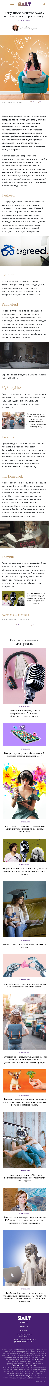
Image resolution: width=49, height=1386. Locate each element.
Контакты (24, 1330)
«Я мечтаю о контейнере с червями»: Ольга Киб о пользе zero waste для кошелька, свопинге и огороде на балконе (24, 1220)
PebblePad (10, 304)
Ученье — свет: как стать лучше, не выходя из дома (24, 945)
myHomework (12, 476)
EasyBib (8, 557)
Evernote (8, 437)
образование (9, 615)
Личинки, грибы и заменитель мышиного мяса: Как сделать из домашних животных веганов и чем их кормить (24, 1102)
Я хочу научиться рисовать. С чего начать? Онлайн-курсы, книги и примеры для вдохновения (24, 829)
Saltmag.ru (19, 1350)
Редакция (24, 1326)
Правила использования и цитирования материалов (25, 1341)
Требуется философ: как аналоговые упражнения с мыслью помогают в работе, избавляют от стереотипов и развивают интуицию (24, 1297)
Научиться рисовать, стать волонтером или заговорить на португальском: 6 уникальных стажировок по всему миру (24, 1060)
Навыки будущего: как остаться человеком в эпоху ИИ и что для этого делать (24, 985)
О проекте (24, 1323)
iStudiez (8, 275)
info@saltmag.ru (33, 1359)
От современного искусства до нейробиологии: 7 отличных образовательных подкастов (24, 713)
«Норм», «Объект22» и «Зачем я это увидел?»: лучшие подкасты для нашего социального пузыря (24, 871)
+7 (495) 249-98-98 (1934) (31, 1361)
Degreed (8, 195)
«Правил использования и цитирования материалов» (28, 1378)
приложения (23, 615)
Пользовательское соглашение (25, 1335)
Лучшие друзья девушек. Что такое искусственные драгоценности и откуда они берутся (24, 1178)
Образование (24, 21)
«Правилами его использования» (24, 1365)
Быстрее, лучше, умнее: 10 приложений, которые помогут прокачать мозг (24, 754)
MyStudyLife (11, 388)
